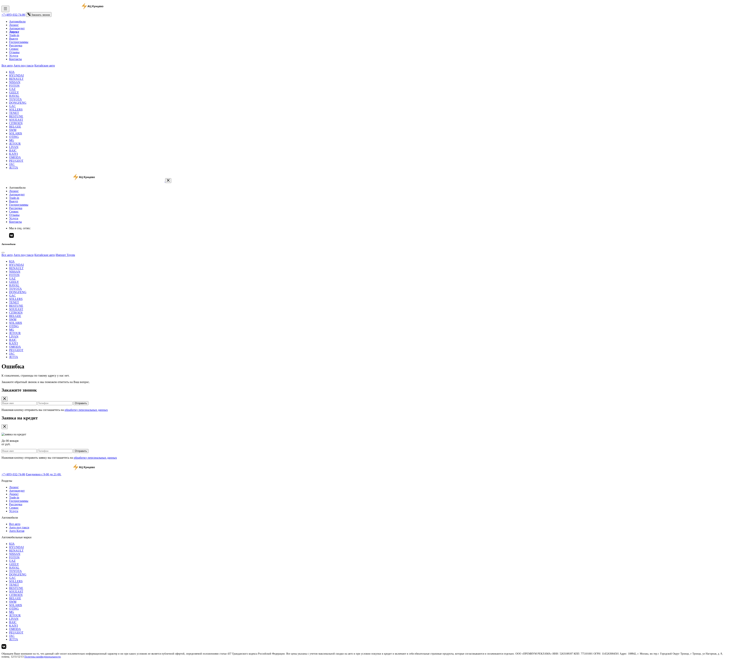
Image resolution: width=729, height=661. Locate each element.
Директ (14, 494)
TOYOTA (15, 99)
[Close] (3, 252)
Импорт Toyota (65, 255)
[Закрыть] (168, 180)
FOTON (14, 85)
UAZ (12, 89)
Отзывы (14, 52)
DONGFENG (17, 102)
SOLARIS (15, 133)
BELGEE (15, 126)
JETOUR (15, 143)
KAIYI (13, 153)
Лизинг (14, 25)
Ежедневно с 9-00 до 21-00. (43, 474)
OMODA (15, 157)
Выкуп (13, 38)
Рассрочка (15, 45)
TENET (14, 113)
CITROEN (16, 123)
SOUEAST (16, 119)
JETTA (13, 167)
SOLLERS (16, 109)
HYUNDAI (16, 75)
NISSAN (14, 82)
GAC (12, 106)
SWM (12, 130)
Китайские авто (44, 65)
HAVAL (14, 95)
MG (11, 140)
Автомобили (17, 21)
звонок (40, 14)
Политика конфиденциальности (42, 656)
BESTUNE (16, 116)
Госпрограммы (18, 42)
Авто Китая (16, 530)
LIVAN (13, 147)
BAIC (13, 150)
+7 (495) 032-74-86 (13, 14)
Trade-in (14, 35)
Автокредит (17, 28)
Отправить (81, 403)
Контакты (15, 59)
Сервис (14, 48)
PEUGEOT (16, 160)
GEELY (14, 92)
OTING (14, 136)
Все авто (7, 65)
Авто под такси (23, 65)
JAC (12, 164)
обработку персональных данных (86, 409)
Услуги (13, 55)
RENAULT (16, 78)
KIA (12, 72)
